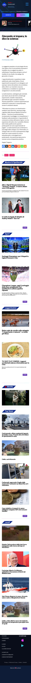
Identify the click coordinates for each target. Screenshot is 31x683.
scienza (12, 155)
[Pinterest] (15, 146)
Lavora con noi (7, 648)
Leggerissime (12, 11)
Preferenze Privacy (13, 662)
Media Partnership (8, 657)
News (4, 640)
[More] (25, 146)
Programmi (6, 638)
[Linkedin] (12, 146)
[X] (6, 146)
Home (3, 11)
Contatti (25, 662)
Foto (4, 646)
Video (4, 644)
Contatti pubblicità (8, 654)
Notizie (6, 11)
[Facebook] (3, 146)
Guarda (22, 15)
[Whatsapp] (22, 146)
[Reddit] (9, 146)
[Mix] (19, 146)
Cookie (20, 662)
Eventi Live (5, 652)
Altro (24, 227)
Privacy (6, 662)
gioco (6, 155)
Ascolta (8, 15)
